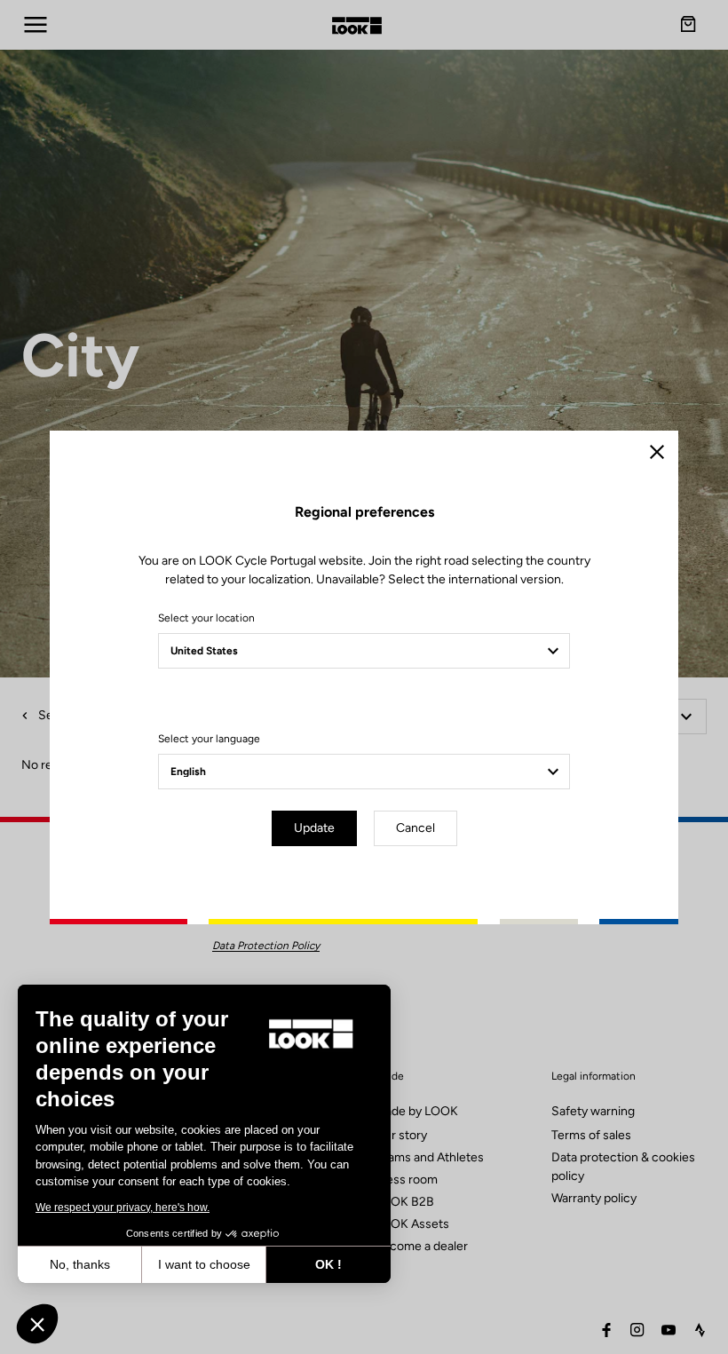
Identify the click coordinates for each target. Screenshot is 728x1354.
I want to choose (204, 1264)
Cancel (415, 827)
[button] (37, 1324)
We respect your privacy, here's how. (123, 1207)
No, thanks (80, 1264)
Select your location (206, 618)
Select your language (209, 738)
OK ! (328, 1264)
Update (314, 827)
